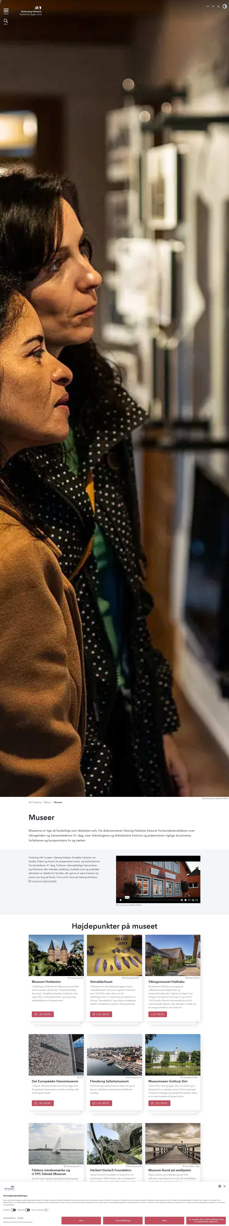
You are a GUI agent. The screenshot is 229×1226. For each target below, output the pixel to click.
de (208, 6)
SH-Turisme (35, 802)
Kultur (47, 802)
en (213, 6)
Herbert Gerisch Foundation (110, 1170)
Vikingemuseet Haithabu (166, 982)
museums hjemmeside (43, 881)
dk (218, 6)
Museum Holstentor (46, 982)
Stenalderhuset (101, 982)
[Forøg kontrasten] (225, 6)
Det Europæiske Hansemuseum (55, 1081)
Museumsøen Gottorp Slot (167, 1081)
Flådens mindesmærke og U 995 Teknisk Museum (51, 1172)
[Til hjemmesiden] (29, 10)
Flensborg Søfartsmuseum (109, 1081)
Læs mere (44, 1014)
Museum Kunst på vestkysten (169, 1170)
